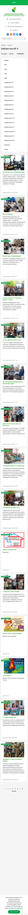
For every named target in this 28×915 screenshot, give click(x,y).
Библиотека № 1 (9, 82)
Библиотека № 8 (9, 109)
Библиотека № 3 (9, 87)
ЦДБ (5, 78)
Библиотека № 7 (9, 105)
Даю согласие (14, 912)
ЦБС (5, 69)
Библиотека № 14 (9, 127)
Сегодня (4, 54)
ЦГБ (5, 73)
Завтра (11, 54)
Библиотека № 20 (9, 140)
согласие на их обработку (16, 908)
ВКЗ (5, 64)
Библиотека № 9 (9, 113)
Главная (3, 45)
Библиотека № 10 (9, 118)
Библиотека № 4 (9, 91)
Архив (6, 149)
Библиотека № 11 (9, 122)
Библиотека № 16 (9, 131)
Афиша (6, 60)
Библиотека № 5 (9, 96)
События (9, 45)
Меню (14, 2)
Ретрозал (7, 145)
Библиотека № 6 (9, 100)
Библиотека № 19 (9, 136)
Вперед (14, 791)
